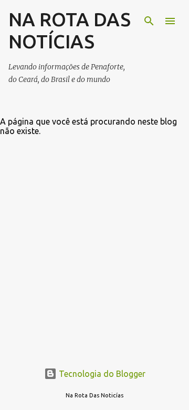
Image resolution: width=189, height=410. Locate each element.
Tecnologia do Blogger (101, 373)
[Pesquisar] (149, 21)
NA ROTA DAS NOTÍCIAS (69, 30)
